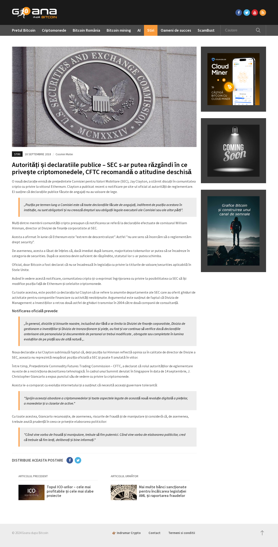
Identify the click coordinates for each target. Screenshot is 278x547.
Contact (155, 533)
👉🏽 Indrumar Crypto (126, 533)
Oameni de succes (176, 30)
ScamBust (206, 30)
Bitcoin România (86, 30)
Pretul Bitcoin (23, 30)
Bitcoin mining (119, 30)
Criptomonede (54, 30)
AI (139, 30)
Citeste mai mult (58, 493)
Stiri (150, 30)
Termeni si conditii (181, 533)
